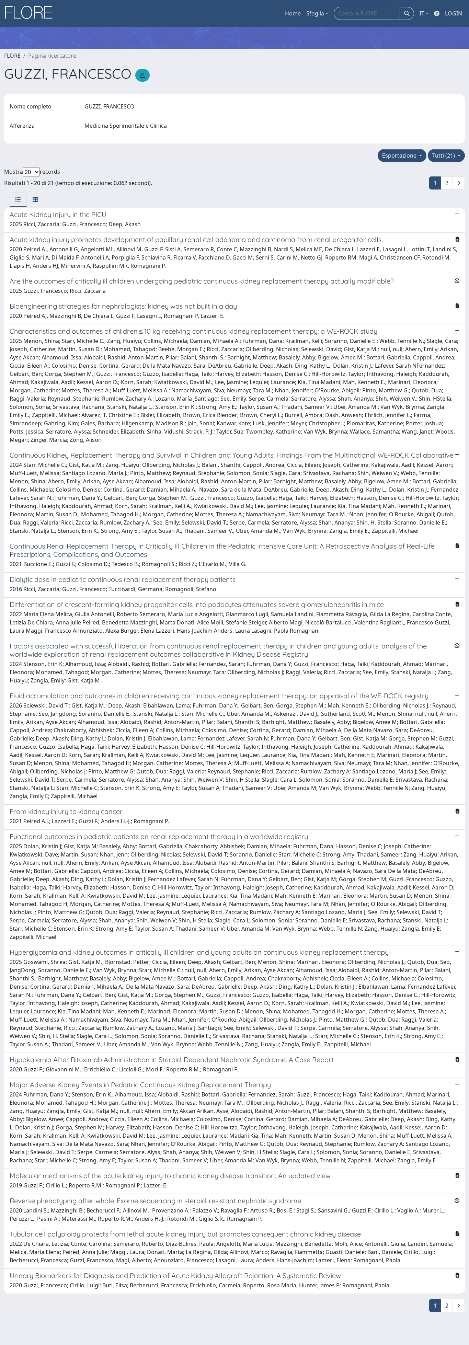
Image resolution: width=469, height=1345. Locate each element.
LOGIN (453, 13)
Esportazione (400, 155)
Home (293, 13)
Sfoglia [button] (315, 13)
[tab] (18, 199)
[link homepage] (31, 13)
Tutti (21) (444, 155)
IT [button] (422, 13)
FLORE (12, 55)
